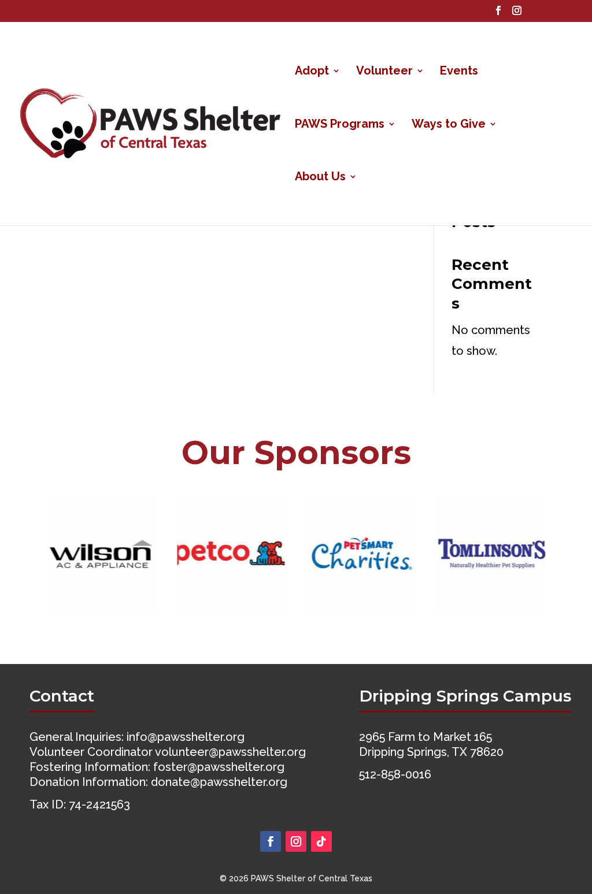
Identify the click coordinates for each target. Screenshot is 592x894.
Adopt (312, 71)
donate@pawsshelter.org (219, 782)
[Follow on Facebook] (270, 841)
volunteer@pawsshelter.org (230, 752)
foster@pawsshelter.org (218, 767)
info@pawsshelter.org (186, 737)
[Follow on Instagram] (296, 841)
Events (459, 71)
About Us (320, 177)
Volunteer (384, 71)
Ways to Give (449, 125)
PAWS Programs (339, 125)
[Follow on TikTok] (321, 841)
